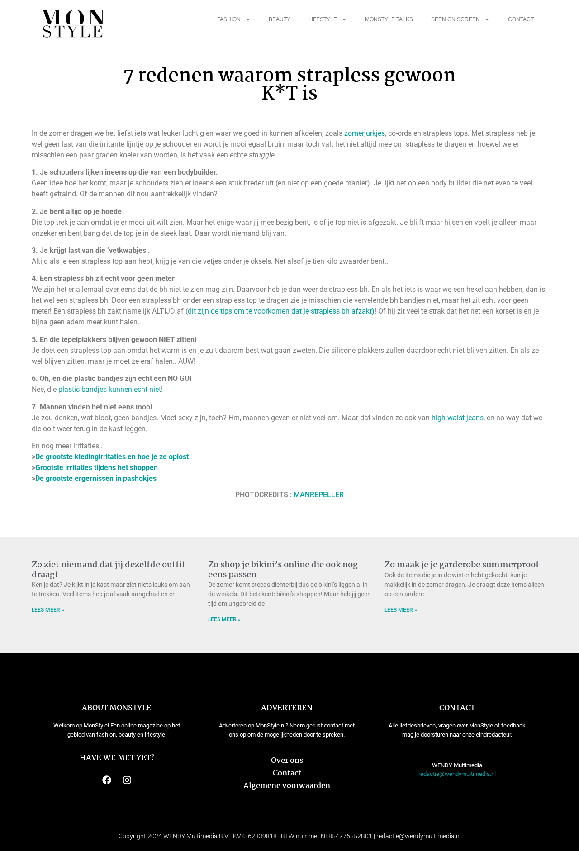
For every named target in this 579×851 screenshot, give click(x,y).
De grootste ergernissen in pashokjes (96, 478)
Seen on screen (455, 19)
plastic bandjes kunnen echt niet (109, 389)
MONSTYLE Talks (389, 19)
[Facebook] (107, 780)
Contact (521, 19)
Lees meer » (48, 610)
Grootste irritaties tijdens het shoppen (96, 467)
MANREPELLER (319, 494)
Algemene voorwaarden (286, 786)
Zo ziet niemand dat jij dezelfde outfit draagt (108, 570)
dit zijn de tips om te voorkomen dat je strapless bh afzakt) (281, 311)
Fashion (229, 19)
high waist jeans (457, 418)
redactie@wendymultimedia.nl (457, 773)
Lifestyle (322, 19)
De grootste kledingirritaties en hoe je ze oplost (112, 456)
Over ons (287, 761)
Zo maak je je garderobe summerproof (461, 565)
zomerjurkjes (364, 133)
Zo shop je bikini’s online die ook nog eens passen (283, 570)
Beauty (279, 19)
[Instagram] (127, 780)
